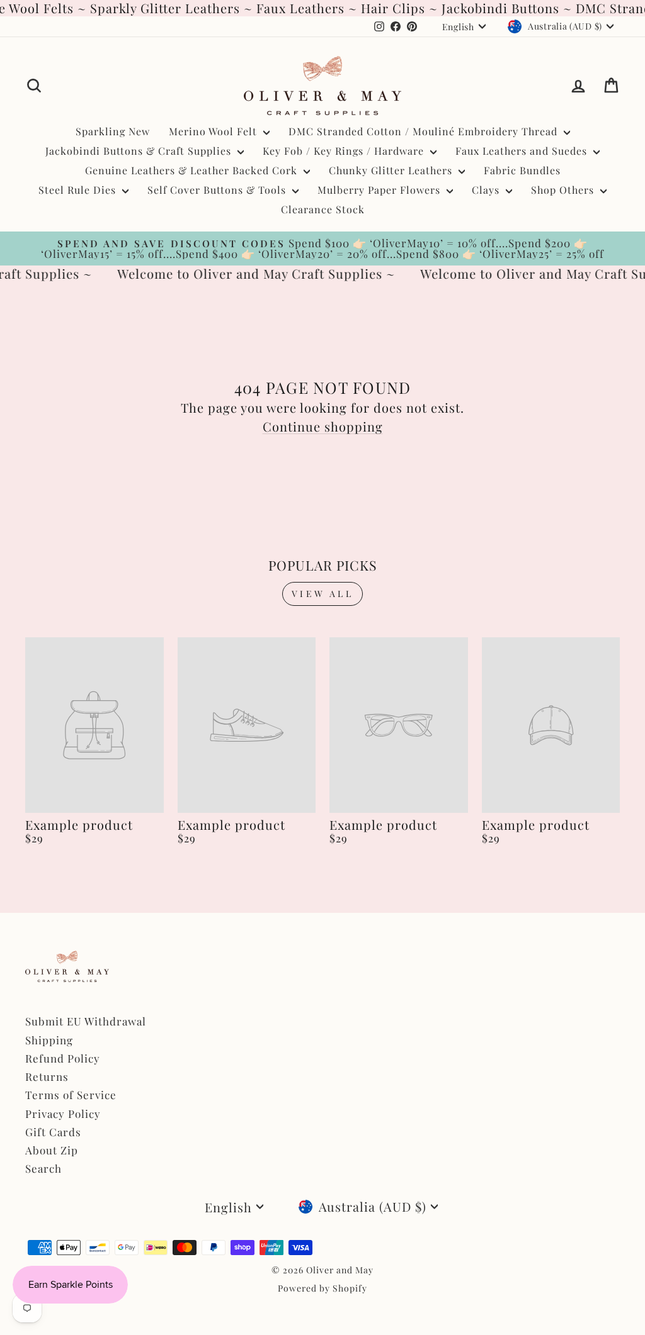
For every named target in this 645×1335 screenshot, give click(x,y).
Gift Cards (53, 1132)
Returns (47, 1076)
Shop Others (564, 189)
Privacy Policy (63, 1113)
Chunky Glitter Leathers (392, 170)
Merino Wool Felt (214, 131)
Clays (487, 189)
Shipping (49, 1040)
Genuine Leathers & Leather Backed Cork (192, 170)
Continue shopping (323, 426)
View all (322, 594)
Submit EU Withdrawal (85, 1021)
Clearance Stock (323, 209)
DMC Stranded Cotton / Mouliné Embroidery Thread (424, 131)
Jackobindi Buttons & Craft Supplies (139, 150)
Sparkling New (113, 131)
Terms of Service (71, 1095)
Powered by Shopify (322, 1288)
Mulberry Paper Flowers (380, 189)
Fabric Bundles (522, 170)
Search (43, 1168)
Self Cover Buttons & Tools (218, 189)
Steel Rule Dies (78, 189)
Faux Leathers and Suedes (522, 150)
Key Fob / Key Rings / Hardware (345, 150)
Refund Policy (62, 1058)
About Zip (51, 1150)
